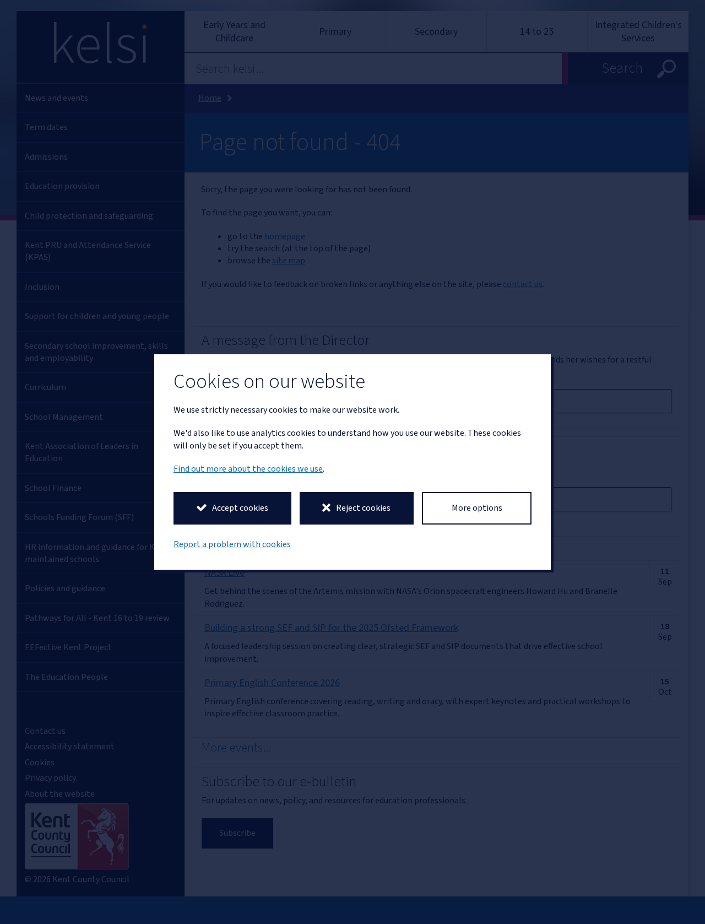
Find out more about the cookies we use (248, 469)
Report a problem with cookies (232, 544)
